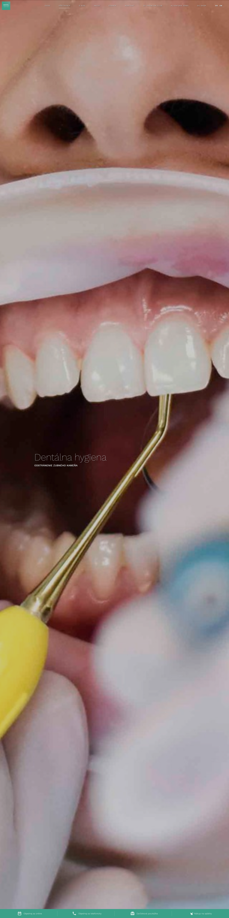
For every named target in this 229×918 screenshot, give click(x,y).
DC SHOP (201, 6)
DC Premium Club (152, 6)
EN (221, 6)
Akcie (97, 6)
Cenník (112, 6)
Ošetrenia (64, 6)
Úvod (47, 6)
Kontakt (130, 6)
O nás (82, 6)
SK (216, 6)
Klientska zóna (180, 6)
